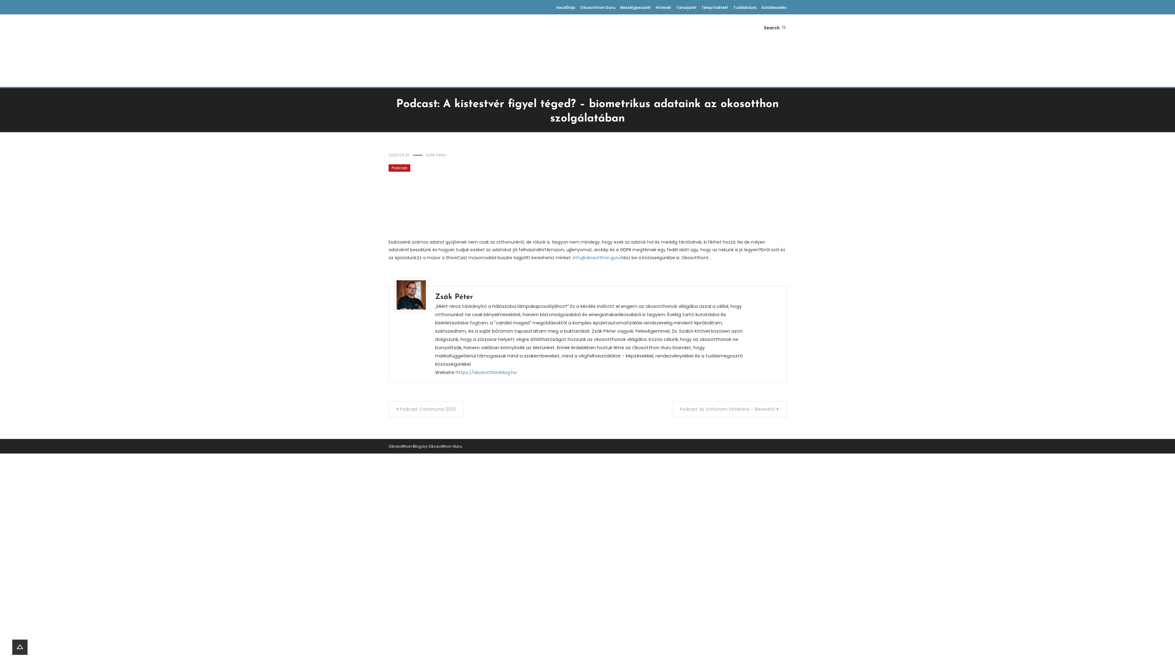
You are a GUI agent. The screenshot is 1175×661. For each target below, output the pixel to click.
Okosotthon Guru (597, 7)
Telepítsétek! (714, 7)
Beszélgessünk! (635, 7)
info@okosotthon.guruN (598, 258)
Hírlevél (663, 7)
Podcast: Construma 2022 (428, 409)
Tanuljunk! (686, 7)
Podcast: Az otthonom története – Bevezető (727, 409)
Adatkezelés (773, 7)
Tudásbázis (744, 7)
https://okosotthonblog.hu (486, 372)
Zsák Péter (435, 155)
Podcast (399, 167)
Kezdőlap (565, 7)
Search (772, 28)
